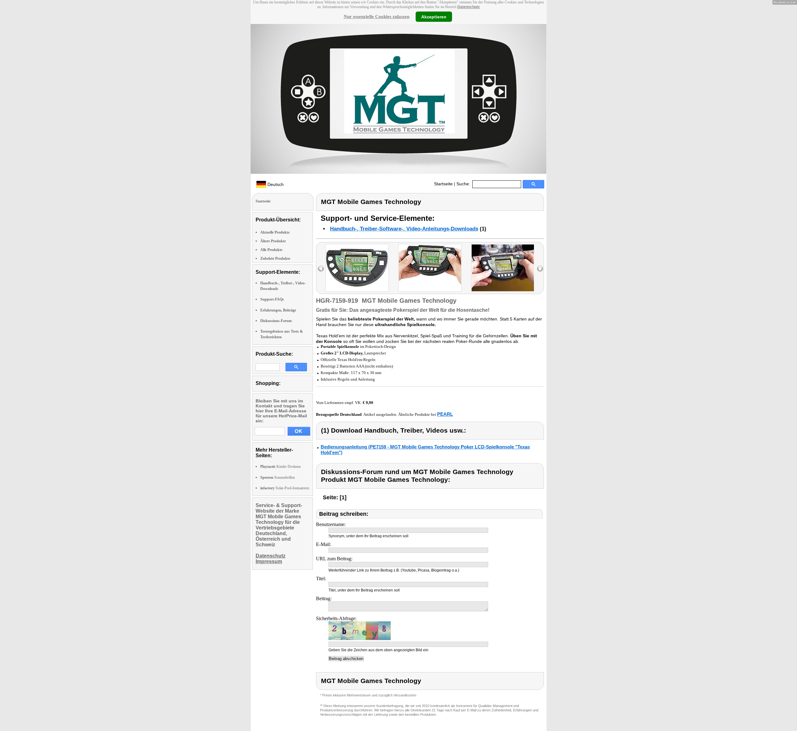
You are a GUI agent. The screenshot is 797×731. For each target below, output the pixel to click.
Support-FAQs (272, 299)
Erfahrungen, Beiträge (278, 310)
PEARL (445, 414)
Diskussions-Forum (276, 321)
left (321, 269)
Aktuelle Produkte (275, 232)
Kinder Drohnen (280, 466)
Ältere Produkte (273, 241)
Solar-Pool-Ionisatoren (284, 488)
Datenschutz (468, 7)
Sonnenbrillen (277, 477)
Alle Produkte (271, 250)
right (540, 269)
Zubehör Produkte (275, 258)
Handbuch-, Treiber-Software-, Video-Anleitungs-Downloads (404, 229)
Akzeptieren (433, 16)
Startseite (443, 183)
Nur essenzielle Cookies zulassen (376, 16)
